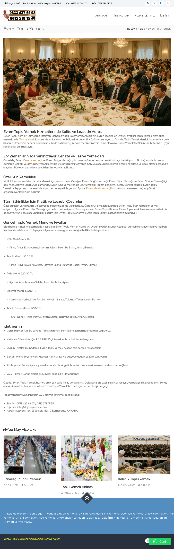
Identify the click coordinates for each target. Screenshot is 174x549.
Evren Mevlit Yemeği (98, 188)
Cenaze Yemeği (32, 160)
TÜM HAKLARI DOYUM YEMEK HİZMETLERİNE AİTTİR (33, 539)
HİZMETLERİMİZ (145, 15)
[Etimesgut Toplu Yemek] (30, 454)
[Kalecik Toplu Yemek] (144, 454)
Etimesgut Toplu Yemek (22, 479)
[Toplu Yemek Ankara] (86, 458)
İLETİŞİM (165, 15)
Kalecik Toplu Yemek (134, 479)
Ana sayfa (131, 28)
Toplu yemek (26, 139)
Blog (142, 28)
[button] (160, 541)
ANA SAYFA (102, 15)
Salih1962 (28, 485)
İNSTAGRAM (121, 15)
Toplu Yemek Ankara (77, 487)
